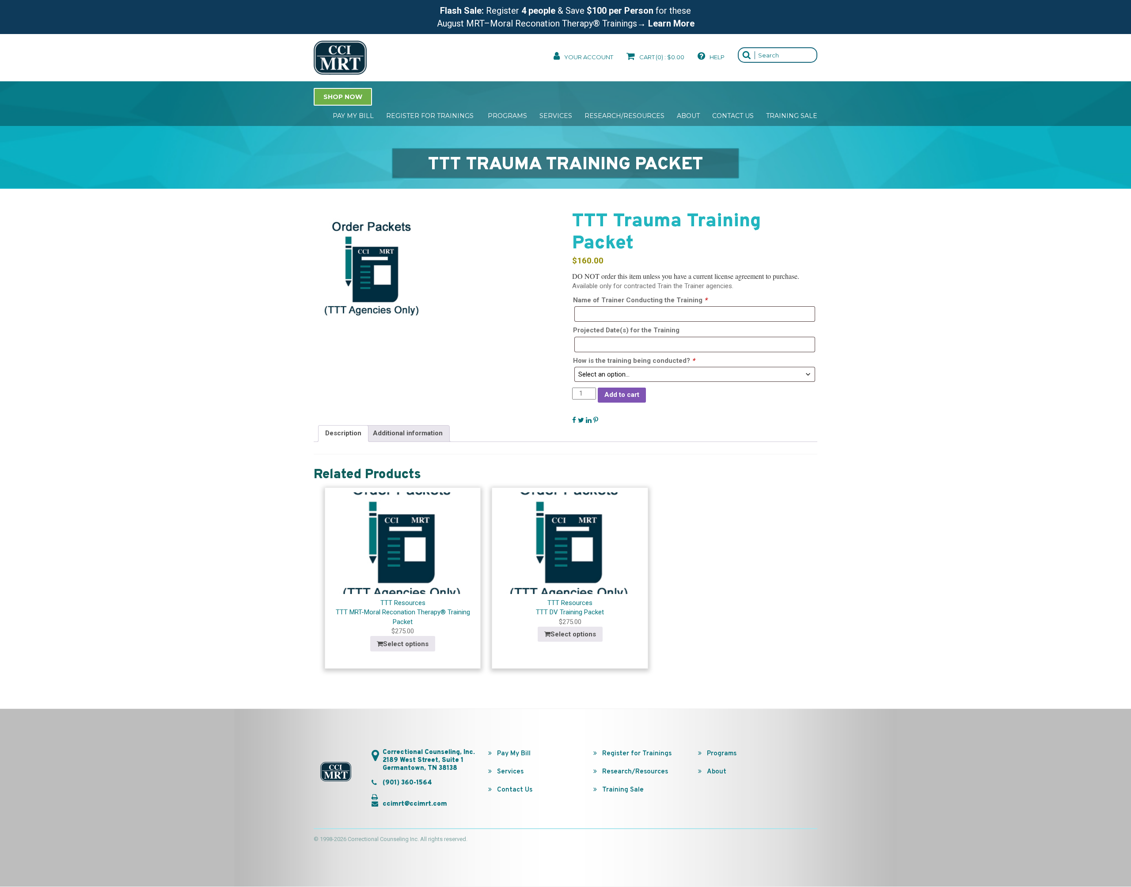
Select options (406, 644)
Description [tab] (343, 433)
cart (661, 57)
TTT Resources (402, 603)
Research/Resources (624, 116)
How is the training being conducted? (634, 361)
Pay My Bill (353, 116)
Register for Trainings (430, 116)
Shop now (342, 97)
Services (555, 116)
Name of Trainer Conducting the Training (640, 300)
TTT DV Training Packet (570, 612)
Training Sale (791, 116)
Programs (507, 116)
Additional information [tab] (408, 433)
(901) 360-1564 (407, 783)
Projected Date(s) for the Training (626, 330)
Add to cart (621, 395)
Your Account (588, 57)
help (716, 57)
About (688, 116)
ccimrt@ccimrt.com (415, 804)
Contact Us (733, 116)
